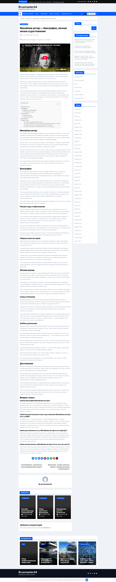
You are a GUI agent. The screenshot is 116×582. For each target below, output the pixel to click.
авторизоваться (47, 527)
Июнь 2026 (77, 113)
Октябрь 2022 (78, 234)
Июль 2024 (77, 173)
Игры (37, 13)
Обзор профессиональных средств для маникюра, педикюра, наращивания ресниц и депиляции (85, 41)
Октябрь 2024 (78, 162)
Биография (24, 108)
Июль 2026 (77, 109)
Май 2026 (77, 116)
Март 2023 (77, 216)
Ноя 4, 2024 (24, 516)
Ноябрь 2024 (78, 159)
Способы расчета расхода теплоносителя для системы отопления (27, 512)
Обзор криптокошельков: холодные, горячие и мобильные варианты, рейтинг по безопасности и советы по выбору (85, 64)
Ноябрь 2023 (78, 198)
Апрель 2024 (78, 184)
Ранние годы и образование (30, 110)
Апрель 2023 (78, 212)
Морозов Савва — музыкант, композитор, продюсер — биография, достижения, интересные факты (59, 467)
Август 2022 (78, 241)
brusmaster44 (27, 35)
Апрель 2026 (78, 120)
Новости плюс (78, 87)
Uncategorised (24, 24)
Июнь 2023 (77, 205)
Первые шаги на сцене (29, 112)
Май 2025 (77, 141)
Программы (44, 13)
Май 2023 (77, 209)
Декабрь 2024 (78, 155)
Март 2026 (77, 123)
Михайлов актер (25, 107)
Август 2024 (78, 170)
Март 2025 (77, 148)
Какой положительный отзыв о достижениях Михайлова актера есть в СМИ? (43, 123)
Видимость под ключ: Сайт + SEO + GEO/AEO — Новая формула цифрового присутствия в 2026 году (85, 57)
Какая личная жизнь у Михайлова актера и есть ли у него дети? (40, 126)
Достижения (25, 118)
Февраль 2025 (78, 152)
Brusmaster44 (28, 7)
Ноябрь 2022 (78, 230)
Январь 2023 (78, 223)
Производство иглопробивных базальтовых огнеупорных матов (83, 46)
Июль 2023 (77, 202)
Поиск (78, 24)
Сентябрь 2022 (78, 237)
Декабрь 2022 (78, 227)
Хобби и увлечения (28, 117)
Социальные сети (66, 13)
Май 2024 (77, 180)
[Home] (20, 13)
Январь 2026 (78, 130)
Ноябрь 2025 (78, 138)
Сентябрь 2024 (79, 166)
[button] (57, 104)
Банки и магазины (28, 13)
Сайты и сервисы (54, 13)
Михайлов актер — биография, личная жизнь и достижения (43, 30)
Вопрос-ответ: (25, 120)
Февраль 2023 (78, 219)
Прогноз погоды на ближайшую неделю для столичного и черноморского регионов (85, 51)
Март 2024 (77, 187)
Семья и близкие (28, 115)
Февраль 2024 (78, 191)
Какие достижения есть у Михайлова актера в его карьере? (39, 125)
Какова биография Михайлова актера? (34, 122)
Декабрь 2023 (78, 195)
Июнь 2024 (77, 177)
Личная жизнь (25, 113)
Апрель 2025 (78, 145)
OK (86, 579)
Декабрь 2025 (78, 134)
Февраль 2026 (78, 127)
